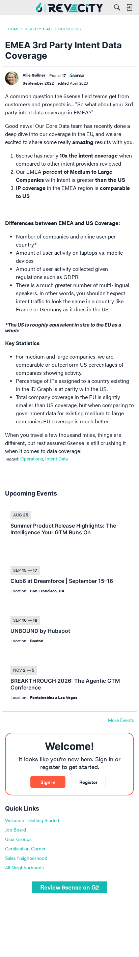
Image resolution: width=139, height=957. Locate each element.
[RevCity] (69, 7)
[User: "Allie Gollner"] (12, 78)
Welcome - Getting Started (32, 820)
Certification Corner (25, 848)
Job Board (15, 829)
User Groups (18, 839)
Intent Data (56, 458)
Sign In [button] (47, 782)
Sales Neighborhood (26, 857)
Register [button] (88, 782)
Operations (31, 458)
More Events (121, 720)
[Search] (117, 7)
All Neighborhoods (24, 867)
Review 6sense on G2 (69, 887)
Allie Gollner (34, 75)
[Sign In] (129, 7)
